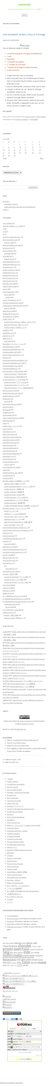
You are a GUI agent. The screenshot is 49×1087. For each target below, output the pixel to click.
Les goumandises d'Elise (15, 842)
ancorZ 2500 (8, 308)
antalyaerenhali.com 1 (10, 264)
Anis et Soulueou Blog (14, 790)
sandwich (24, 119)
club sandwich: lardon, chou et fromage (24, 34)
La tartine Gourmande (14, 839)
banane (18, 943)
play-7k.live (6, 429)
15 (9, 150)
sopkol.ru (6, 541)
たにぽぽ (10, 899)
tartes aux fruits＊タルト (12, 525)
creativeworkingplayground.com (14, 306)
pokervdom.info (8, 459)
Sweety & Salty (12, 869)
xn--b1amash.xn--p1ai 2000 (12, 610)
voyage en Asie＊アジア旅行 (14, 580)
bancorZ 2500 (8, 243)
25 (25, 153)
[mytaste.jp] (7, 1007)
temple (40, 960)
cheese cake (31, 943)
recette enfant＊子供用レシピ (14, 327)
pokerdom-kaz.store (10, 443)
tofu (19, 962)
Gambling (6, 330)
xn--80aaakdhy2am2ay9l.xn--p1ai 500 (15, 599)
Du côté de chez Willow (15, 812)
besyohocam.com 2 (9, 278)
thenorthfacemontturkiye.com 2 (13, 549)
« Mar (5, 158)
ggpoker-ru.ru (7, 336)
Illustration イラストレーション (13, 344)
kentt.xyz (6, 358)
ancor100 (7, 401)
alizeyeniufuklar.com (10, 240)
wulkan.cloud (7, 593)
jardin (32, 952)
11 (25, 147)
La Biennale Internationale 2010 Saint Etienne (19, 207)
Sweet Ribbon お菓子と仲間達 (17, 872)
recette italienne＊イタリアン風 (15, 500)
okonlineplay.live (8, 415)
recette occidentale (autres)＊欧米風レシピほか (20, 506)
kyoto (37, 952)
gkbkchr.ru (6, 338)
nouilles (17, 955)
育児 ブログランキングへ (10, 991)
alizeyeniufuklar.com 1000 (12, 245)
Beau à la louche (12, 798)
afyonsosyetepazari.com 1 (12, 237)
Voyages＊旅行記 (9, 574)
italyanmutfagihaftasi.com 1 (12, 349)
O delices (10, 856)
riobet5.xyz (6, 533)
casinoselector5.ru (9, 292)
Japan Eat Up (11, 924)
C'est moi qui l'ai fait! (14, 801)
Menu (24, 15)
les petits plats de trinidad (16, 845)
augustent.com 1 (8, 267)
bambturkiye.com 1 (9, 273)
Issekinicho (11, 921)
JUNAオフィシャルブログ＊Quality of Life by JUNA (23, 825)
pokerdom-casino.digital (11, 437)
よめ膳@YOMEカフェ (14, 894)
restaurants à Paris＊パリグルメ (15, 385)
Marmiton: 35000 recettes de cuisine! (19, 850)
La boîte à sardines (13, 834)
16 (14, 150)
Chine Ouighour (10, 946)
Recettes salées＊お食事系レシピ (14, 481)
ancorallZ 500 (8, 253)
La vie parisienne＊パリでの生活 (14, 380)
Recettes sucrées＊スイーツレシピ (15, 508)
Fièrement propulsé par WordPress (11, 1083)
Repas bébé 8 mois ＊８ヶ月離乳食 (23, 684)
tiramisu (14, 963)
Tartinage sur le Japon (14, 927)
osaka (32, 955)
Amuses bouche (12, 787)
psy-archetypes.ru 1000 (11, 467)
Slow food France (13, 866)
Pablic (5, 423)
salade (28, 959)
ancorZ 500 (9, 607)
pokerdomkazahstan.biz (11, 454)
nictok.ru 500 (7, 407)
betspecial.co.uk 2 (9, 281)
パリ (19, 964)
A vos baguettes (12, 916)
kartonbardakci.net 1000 (11, 352)
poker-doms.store (9, 434)
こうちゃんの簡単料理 (14, 888)
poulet (16, 957)
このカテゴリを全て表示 (24, 1052)
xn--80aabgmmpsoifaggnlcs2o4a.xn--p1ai (17, 602)
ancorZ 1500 (8, 465)
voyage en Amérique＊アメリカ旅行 (16, 577)
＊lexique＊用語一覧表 (10, 615)
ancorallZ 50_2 (10, 569)
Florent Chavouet (13, 919)
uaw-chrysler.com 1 (9, 558)
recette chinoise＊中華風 (12, 489)
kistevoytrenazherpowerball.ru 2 (14, 360)
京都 (24, 965)
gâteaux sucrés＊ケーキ (12, 519)
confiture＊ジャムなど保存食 (14, 514)
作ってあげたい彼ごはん (15, 897)
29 (9, 156)
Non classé (6, 410)
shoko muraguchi (26, 721)
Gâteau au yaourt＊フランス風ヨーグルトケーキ (26, 681)
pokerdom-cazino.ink (10, 440)
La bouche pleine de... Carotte (17, 831)
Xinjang (5, 965)
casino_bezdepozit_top (11, 300)
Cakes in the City (12, 803)
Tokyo (26, 962)
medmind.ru (7, 399)
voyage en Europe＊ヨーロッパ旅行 (16, 582)
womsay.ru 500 (8, 591)
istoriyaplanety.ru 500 (10, 347)
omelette (26, 955)
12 (33, 147)
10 (20, 147)
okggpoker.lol (7, 412)
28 (3, 156)
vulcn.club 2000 (8, 585)
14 (3, 150)
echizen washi (12, 949)
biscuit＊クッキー (10, 511)
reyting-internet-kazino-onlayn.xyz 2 (15, 528)
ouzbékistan (39, 955)
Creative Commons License (24, 724)
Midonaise (10, 853)
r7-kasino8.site (8, 475)
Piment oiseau (12, 861)
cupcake (34, 946)
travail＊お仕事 (8, 555)
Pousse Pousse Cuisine (15, 864)
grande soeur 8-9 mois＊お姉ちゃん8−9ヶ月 (19, 322)
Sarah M (6, 676)
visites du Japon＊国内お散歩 (14, 377)
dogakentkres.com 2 (10, 314)
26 (33, 153)
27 (40, 153)
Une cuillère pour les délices (16, 877)
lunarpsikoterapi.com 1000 (12, 393)
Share (7, 1019)
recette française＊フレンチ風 (14, 497)
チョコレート (12, 965)
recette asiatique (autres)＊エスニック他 (18, 486)
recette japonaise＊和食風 (13, 503)
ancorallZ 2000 (9, 544)
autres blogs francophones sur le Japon (18, 910)
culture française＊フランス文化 (15, 382)
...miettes (10, 779)
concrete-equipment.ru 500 (12, 303)
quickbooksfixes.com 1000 (12, 473)
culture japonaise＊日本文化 (14, 374)
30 (14, 156)
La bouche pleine (13, 828)
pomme (11, 957)
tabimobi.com (21, 729)
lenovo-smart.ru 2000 (10, 391)
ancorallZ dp (7, 256)
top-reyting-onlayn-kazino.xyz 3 (13, 552)
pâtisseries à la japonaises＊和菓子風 (17, 522)
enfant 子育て (7, 319)
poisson (5, 957)
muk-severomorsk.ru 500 (11, 404)
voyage (42, 962)
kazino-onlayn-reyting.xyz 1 (12, 355)
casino (5, 289)
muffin (7, 955)
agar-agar (6, 943)
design (39, 946)
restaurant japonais (26, 957)
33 (3, 234)
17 (20, 150)
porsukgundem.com (10, 462)
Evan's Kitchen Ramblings (15, 817)
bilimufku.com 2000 (9, 284)
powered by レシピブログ (12, 973)
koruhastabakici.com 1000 (12, 366)
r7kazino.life (7, 478)
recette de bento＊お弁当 (13, 495)
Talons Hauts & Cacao (14, 875)
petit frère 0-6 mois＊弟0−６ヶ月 (15, 325)
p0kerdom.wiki (8, 421)
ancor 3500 (8, 295)
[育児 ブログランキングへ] (9, 988)
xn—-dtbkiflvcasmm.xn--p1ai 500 (14, 596)
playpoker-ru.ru (8, 432)
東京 (27, 965)
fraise (25, 949)
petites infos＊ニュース (11, 426)
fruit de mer (39, 949)
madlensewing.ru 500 (10, 396)
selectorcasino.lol (9, 536)
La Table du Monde (13, 836)
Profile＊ (6, 210)
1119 (4, 232)
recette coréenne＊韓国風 (13, 492)
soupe (34, 959)
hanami (20, 952)
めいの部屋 (10, 891)
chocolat (24, 945)
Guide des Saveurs (9, 999)
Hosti (4, 654)
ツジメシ (10, 902)
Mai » (42, 158)
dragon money (9, 259)
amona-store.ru (8, 251)
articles (7, 297)
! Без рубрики (8, 223)
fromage (18, 119)
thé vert (7, 962)
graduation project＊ (11, 204)
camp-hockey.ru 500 (10, 286)
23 (14, 153)
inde (27, 952)
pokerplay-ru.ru (8, 456)
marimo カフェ (12, 847)
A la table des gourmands (15, 784)
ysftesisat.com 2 (8, 613)
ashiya (12, 943)
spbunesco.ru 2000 (9, 547)
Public (5, 470)
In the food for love (13, 823)
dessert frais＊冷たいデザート (14, 517)
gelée (15, 953)
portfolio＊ (6, 201)
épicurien (10, 814)
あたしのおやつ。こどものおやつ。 (19, 886)
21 (3, 153)
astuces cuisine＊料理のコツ (14, 618)
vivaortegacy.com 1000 (10, 571)
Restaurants (9, 959)
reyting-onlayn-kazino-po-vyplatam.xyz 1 (17, 530)
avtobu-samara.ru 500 (10, 270)
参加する (38, 1055)
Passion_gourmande (14, 858)
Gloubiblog (10, 820)
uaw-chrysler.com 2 (9, 560)
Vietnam (34, 962)
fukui (6, 952)
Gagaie (5, 632)
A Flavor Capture (12, 782)
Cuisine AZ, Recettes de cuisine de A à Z (20, 809)
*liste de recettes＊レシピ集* (13, 226)
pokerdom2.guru (8, 445)
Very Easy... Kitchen (13, 880)
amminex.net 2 (8, 248)
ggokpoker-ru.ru (8, 333)
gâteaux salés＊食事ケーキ (13, 484)
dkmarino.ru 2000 (9, 311)
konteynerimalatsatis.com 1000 (13, 363)
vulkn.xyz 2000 (8, 588)
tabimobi (24, 4)
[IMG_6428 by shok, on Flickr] (24, 45)
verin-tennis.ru (8, 563)
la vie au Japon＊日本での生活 (35, 117)
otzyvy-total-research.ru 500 (12, 418)
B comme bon (11, 795)
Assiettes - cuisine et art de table (18, 792)
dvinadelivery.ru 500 (10, 317)
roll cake (20, 959)
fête (11, 952)
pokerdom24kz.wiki (9, 448)
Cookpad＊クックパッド (15, 806)
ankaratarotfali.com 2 (10, 262)
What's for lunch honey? (15, 883)
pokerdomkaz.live (9, 451)
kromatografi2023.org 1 (11, 369)
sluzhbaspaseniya (10, 604)
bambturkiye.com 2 (9, 275)
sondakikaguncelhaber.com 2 (13, 539)
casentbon (6, 670)
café (23, 943)
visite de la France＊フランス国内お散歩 (17, 388)
